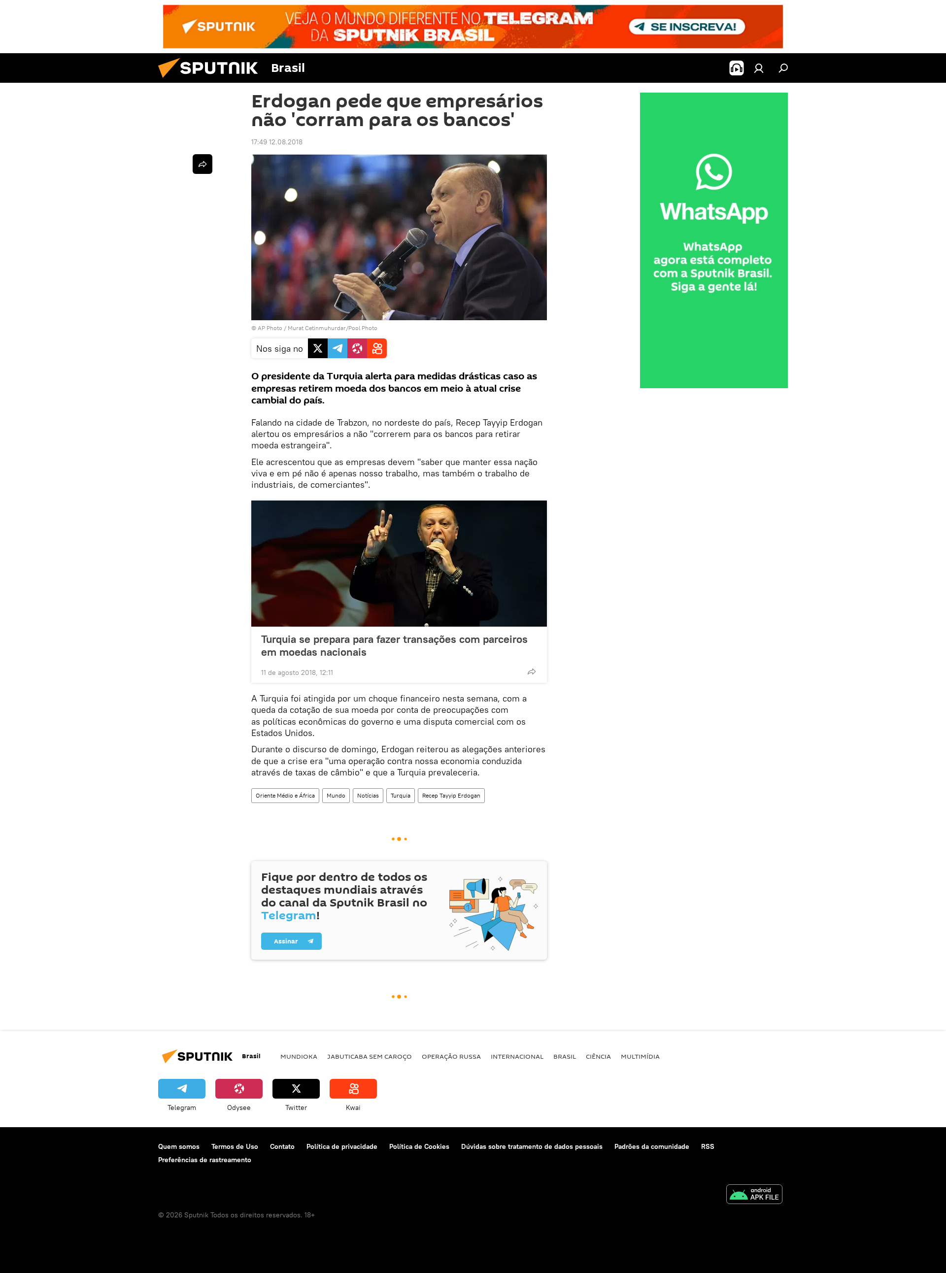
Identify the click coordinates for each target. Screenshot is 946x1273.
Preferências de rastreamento (204, 1159)
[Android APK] (754, 1195)
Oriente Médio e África (285, 795)
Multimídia (640, 1056)
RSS (707, 1146)
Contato (282, 1146)
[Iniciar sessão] (759, 68)
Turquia (400, 795)
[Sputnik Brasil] (212, 80)
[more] (531, 671)
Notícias (368, 795)
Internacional (517, 1056)
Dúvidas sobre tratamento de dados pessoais (532, 1146)
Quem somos (179, 1146)
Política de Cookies (419, 1146)
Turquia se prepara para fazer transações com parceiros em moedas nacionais (394, 645)
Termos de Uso (234, 1146)
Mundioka (298, 1056)
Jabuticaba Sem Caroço (369, 1056)
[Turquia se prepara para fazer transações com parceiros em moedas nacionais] (399, 564)
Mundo (336, 795)
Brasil (564, 1056)
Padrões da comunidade (651, 1146)
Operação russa (451, 1056)
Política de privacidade (341, 1146)
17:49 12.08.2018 (277, 141)
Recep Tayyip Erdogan (451, 795)
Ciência (598, 1056)
